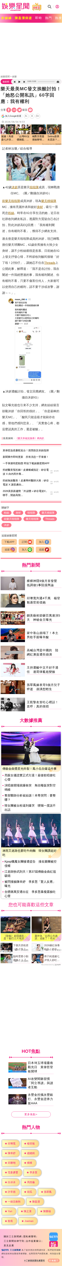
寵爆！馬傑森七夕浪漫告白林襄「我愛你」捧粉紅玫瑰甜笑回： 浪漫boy (7, 138)
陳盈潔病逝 (23, 18)
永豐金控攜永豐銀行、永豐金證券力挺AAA (40, 1099)
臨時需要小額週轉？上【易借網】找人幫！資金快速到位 (20, 958)
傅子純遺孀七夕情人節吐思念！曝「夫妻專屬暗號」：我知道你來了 (51, 958)
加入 (41, 542)
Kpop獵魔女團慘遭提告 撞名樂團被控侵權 (31, 863)
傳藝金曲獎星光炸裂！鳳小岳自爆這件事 (29, 768)
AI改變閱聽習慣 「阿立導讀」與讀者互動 (40, 1083)
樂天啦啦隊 (12, 201)
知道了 (55, 1260)
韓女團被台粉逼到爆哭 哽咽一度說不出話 (30, 807)
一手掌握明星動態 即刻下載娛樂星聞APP (26, 463)
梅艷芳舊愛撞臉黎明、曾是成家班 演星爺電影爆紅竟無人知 (38, 138)
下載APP (9, 542)
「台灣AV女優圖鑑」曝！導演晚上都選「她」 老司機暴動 (23, 138)
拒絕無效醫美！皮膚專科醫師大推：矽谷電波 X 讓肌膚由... (26, 482)
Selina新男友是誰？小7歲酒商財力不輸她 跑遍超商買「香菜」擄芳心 (54, 138)
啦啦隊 (34, 187)
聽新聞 (6, 82)
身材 (40, 207)
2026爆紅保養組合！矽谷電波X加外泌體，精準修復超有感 (52, 947)
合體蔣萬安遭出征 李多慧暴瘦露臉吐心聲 (30, 894)
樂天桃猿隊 (48, 201)
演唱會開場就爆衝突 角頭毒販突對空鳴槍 (30, 787)
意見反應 (9, 1245)
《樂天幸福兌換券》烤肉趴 (29, 438)
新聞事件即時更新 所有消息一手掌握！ (26, 457)
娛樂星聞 (5, 76)
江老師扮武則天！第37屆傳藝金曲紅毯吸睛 (30, 873)
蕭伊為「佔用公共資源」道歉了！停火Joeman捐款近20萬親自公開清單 (46, 937)
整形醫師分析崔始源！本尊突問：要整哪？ (30, 797)
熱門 (48, 18)
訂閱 (24, 542)
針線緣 (7, 18)
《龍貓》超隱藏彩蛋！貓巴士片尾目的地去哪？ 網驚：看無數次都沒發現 (15, 937)
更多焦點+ (31, 1114)
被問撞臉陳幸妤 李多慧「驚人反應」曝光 (30, 884)
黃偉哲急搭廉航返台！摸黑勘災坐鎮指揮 (26, 450)
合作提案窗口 (33, 1241)
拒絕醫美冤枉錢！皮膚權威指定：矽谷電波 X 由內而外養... (26, 471)
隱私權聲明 (29, 1236)
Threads (49, 262)
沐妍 (15, 187)
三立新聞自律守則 (14, 1241)
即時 (38, 18)
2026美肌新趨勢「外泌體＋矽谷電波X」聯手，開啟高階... (25, 493)
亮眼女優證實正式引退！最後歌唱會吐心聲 (30, 777)
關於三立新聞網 (13, 1236)
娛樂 (14, 76)
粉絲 (11, 213)
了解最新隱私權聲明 (35, 1260)
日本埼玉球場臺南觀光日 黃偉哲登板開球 (40, 1067)
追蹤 (7, 549)
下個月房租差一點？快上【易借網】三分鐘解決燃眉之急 (20, 947)
